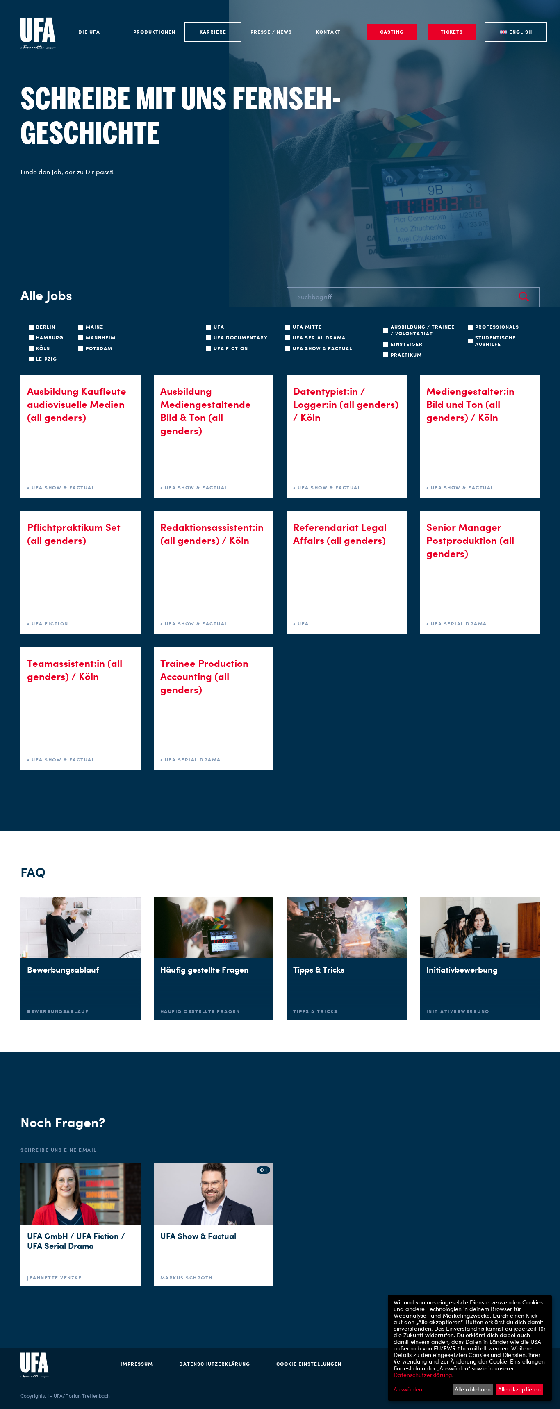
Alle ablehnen (473, 1389)
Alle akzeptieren (519, 1389)
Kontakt (328, 32)
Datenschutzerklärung (214, 1364)
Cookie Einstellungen (308, 1364)
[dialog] (470, 1348)
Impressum (137, 1364)
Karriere (213, 32)
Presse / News (271, 32)
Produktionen (154, 32)
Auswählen (408, 1389)
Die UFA (89, 32)
